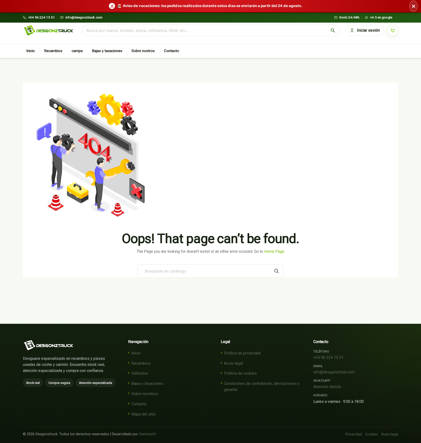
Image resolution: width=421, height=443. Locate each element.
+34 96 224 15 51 (328, 357)
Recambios (53, 51)
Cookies (371, 434)
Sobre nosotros (144, 393)
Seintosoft (147, 434)
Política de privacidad (242, 353)
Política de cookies (240, 373)
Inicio (30, 51)
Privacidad (353, 434)
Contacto (171, 51)
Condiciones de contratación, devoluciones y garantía (262, 386)
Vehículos (139, 373)
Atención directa (327, 386)
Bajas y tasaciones (107, 51)
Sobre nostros (143, 51)
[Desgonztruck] (48, 345)
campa (77, 51)
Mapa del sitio (143, 414)
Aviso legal (233, 363)
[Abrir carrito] (392, 30)
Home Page (274, 251)
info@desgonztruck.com (334, 372)
